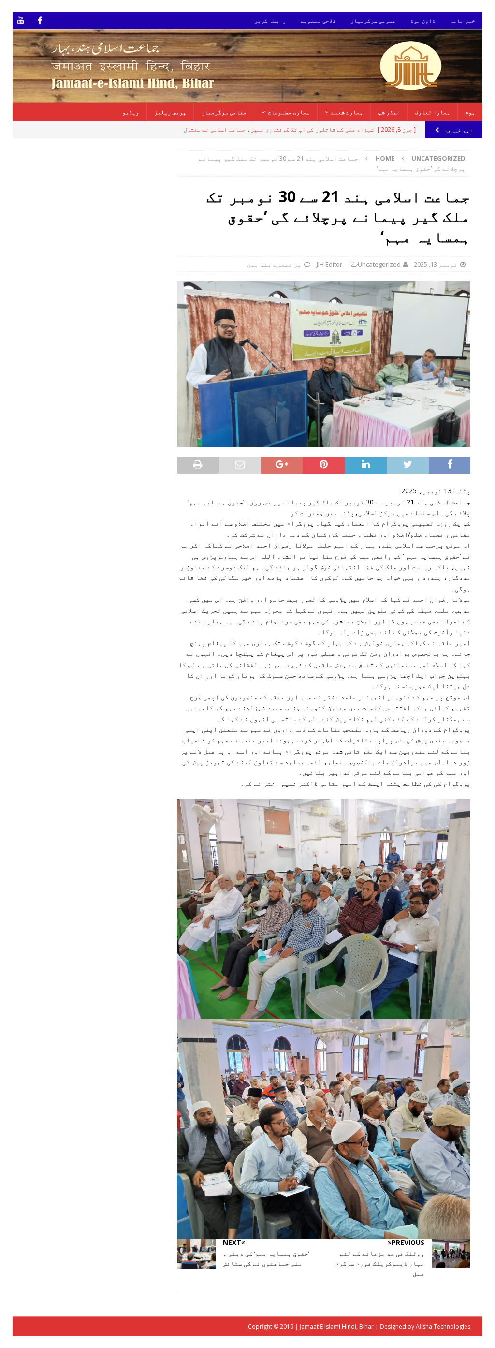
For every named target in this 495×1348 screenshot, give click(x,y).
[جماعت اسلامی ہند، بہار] (248, 97)
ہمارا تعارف (432, 112)
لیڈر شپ (389, 112)
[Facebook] (39, 20)
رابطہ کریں (270, 20)
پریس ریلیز (170, 112)
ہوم (470, 112)
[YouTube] (21, 20)
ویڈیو (130, 112)
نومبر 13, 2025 (436, 264)
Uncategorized (379, 264)
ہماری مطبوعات (289, 112)
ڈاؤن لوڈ (423, 20)
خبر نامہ (462, 20)
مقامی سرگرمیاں (224, 112)
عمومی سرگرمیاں (373, 20)
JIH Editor (329, 264)
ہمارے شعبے (347, 112)
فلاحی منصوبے (318, 20)
